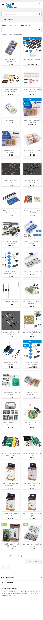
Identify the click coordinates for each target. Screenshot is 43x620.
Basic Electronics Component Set (10, 60)
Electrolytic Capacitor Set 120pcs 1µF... (32, 484)
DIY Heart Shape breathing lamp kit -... (32, 303)
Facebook (3, 567)
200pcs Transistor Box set (32, 271)
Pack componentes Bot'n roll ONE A (32, 212)
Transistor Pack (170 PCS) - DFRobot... (11, 333)
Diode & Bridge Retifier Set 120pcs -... (32, 515)
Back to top (33, 561)
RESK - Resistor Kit (11, 120)
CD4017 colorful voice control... (32, 424)
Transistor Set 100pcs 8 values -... (11, 515)
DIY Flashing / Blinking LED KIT (32, 333)
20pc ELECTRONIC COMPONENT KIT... (10, 272)
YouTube (8, 567)
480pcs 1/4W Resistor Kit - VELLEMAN (32, 121)
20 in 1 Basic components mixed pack (32, 91)
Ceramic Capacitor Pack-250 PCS (11, 181)
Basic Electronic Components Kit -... (32, 393)
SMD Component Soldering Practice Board (11, 212)
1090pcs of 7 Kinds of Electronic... (10, 424)
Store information (9, 588)
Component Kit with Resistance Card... (11, 91)
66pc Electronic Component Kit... (32, 60)
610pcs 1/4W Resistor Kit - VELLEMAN (11, 151)
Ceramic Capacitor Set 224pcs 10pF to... (10, 484)
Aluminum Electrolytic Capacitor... (32, 181)
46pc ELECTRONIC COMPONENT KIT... (32, 363)
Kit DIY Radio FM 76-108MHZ (11, 363)
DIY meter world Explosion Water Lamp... (11, 454)
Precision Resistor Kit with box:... (32, 151)
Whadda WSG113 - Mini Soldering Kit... (11, 545)
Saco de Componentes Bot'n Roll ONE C (10, 242)
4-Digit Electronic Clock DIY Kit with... (11, 393)
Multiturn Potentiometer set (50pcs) (32, 242)
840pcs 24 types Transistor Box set (32, 545)
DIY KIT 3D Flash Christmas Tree (32, 454)
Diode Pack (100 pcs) (11, 302)
